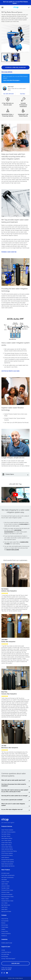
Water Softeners (5, 857)
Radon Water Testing (6, 844)
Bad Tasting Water (5, 905)
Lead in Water (4, 883)
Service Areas (4, 925)
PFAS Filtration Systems (7, 853)
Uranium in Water (5, 886)
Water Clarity (4, 907)
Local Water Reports (6, 952)
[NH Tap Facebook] (2, 972)
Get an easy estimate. (6, 72)
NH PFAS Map (4, 956)
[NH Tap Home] (15, 7)
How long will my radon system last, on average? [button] (14, 795)
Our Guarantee (4, 920)
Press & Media (4, 927)
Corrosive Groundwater (6, 894)
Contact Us (4, 935)
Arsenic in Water (5, 881)
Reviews (3, 923)
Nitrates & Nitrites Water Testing (9, 851)
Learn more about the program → (12, 80)
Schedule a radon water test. (9, 252)
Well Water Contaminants (7, 877)
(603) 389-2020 (15, 963)
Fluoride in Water (5, 888)
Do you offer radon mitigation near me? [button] (12, 809)
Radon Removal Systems (7, 863)
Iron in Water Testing (6, 840)
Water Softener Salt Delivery (8, 866)
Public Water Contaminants (7, 875)
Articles (3, 950)
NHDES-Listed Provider (6, 942)
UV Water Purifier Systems (7, 861)
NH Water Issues (5, 873)
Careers (3, 929)
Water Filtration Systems (7, 829)
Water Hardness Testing (7, 849)
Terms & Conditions (6, 933)
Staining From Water (6, 911)
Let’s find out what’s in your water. (10, 371)
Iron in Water (4, 903)
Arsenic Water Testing (6, 842)
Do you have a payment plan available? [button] (12, 799)
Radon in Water (5, 898)
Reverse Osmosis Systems (7, 859)
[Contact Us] (29, 7)
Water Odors (4, 909)
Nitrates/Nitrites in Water (7, 900)
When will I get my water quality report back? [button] (13, 780)
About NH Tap (4, 918)
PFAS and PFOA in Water (7, 890)
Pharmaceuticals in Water (7, 896)
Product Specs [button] (9, 474)
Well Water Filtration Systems (8, 832)
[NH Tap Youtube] (7, 972)
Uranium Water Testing (6, 846)
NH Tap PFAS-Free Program (8, 958)
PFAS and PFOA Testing (6, 855)
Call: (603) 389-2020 (8, 93)
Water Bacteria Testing (6, 838)
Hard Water (4, 879)
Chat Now (22, 93)
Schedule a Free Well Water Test (15, 67)
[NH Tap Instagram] (4, 972)
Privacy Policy (4, 931)
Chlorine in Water (5, 892)
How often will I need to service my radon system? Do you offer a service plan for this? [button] (14, 790)
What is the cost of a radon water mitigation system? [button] (13, 804)
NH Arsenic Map (5, 954)
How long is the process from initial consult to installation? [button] (13, 785)
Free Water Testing (5, 834)
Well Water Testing (5, 836)
